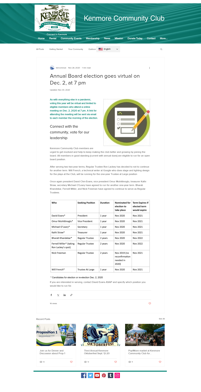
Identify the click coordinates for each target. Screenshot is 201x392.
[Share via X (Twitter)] (58, 295)
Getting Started (56, 49)
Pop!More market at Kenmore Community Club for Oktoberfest (144, 352)
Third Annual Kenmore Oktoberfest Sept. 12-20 (97, 352)
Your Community (75, 49)
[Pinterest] (104, 375)
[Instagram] (117, 375)
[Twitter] (90, 375)
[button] (161, 49)
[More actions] (149, 67)
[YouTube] (97, 375)
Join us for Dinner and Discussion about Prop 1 (52, 352)
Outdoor (92, 49)
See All (162, 319)
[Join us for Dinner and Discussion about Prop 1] (56, 335)
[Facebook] (83, 375)
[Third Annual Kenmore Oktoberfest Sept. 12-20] (100, 335)
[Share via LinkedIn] (64, 295)
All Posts (40, 49)
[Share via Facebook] (51, 295)
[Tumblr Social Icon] (110, 375)
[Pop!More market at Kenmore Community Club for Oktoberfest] (145, 335)
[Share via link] (71, 295)
